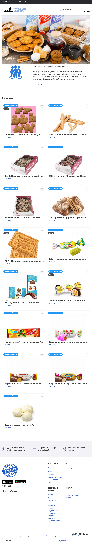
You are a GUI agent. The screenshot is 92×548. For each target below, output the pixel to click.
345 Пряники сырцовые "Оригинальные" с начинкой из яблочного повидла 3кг (68, 217)
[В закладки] (42, 106)
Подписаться (63, 541)
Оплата (50, 495)
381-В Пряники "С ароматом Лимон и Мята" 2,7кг (24, 217)
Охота (43, 76)
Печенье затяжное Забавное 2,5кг (23, 134)
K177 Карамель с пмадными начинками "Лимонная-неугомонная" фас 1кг (68, 259)
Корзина (87, 11)
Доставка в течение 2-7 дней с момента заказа (16, 449)
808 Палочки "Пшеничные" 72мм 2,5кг (68, 134)
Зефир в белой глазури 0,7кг (20, 425)
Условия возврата (71, 492)
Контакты (51, 474)
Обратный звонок (25, 2)
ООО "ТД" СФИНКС (11, 491)
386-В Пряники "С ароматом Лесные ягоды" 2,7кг (68, 176)
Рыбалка (52, 76)
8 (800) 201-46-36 (8, 2)
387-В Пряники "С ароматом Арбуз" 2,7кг (24, 176)
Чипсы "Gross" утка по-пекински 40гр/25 (24, 342)
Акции (50, 471)
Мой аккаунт (66, 10)
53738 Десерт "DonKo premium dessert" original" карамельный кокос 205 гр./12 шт (24, 302)
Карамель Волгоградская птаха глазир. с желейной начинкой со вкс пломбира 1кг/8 (68, 383)
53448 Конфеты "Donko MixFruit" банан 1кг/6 (68, 300)
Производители (70, 468)
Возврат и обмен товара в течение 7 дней (47, 449)
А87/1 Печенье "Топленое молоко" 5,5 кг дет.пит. (24, 261)
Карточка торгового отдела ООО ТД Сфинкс (55, 479)
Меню (35, 10)
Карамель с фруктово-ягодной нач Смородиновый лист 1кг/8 (68, 342)
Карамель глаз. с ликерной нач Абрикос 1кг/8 (24, 383)
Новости (51, 468)
